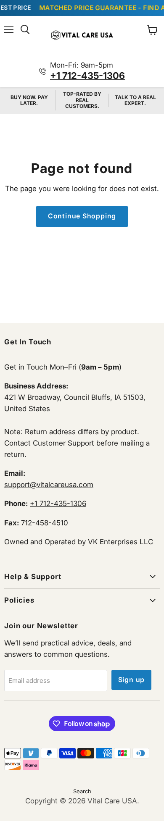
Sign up (131, 680)
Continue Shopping (82, 216)
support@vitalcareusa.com (48, 484)
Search (82, 791)
